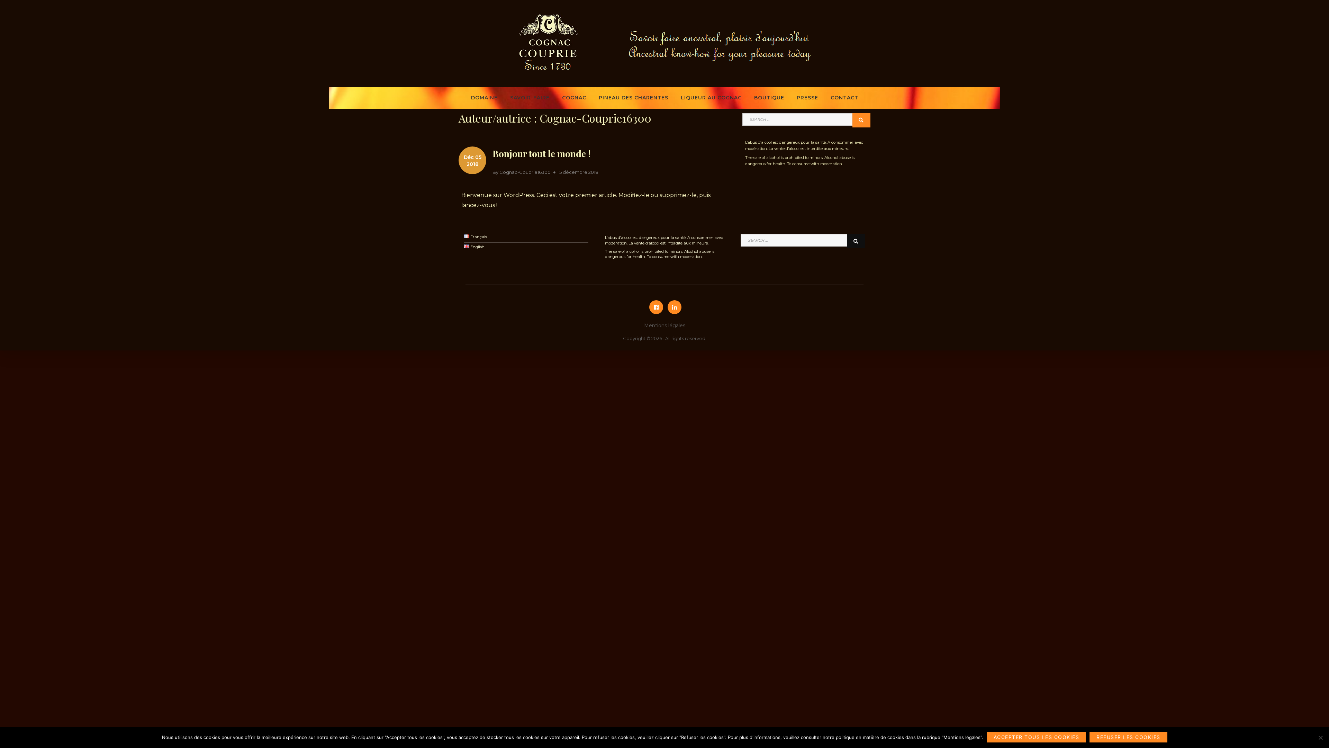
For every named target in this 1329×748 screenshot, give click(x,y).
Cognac (574, 98)
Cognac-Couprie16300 (525, 172)
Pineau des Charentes (633, 98)
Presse (807, 98)
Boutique (769, 98)
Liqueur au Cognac (711, 98)
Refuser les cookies (1128, 737)
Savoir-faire (530, 98)
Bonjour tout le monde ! (541, 154)
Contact (844, 98)
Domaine (484, 98)
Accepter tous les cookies (1036, 737)
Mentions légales (664, 325)
